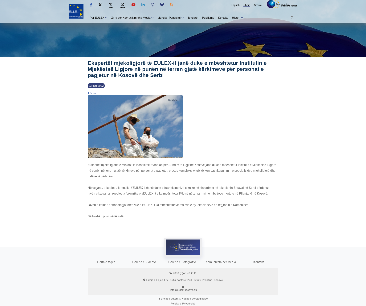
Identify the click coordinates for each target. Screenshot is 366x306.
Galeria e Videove (144, 262)
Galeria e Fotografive (182, 262)
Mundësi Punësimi (169, 17)
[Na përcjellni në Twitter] (100, 5)
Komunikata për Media (220, 262)
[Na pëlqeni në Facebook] (91, 5)
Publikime (208, 17)
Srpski (258, 4)
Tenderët (193, 17)
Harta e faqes (106, 262)
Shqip (246, 4)
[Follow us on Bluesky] (162, 5)
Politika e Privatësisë (183, 303)
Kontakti (223, 17)
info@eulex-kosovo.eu (183, 289)
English (235, 4)
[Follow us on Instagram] (152, 5)
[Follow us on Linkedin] (143, 5)
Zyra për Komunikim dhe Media (130, 17)
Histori (236, 17)
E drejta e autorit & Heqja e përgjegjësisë (183, 298)
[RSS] (171, 5)
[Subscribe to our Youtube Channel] (133, 5)
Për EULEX (97, 17)
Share (92, 93)
